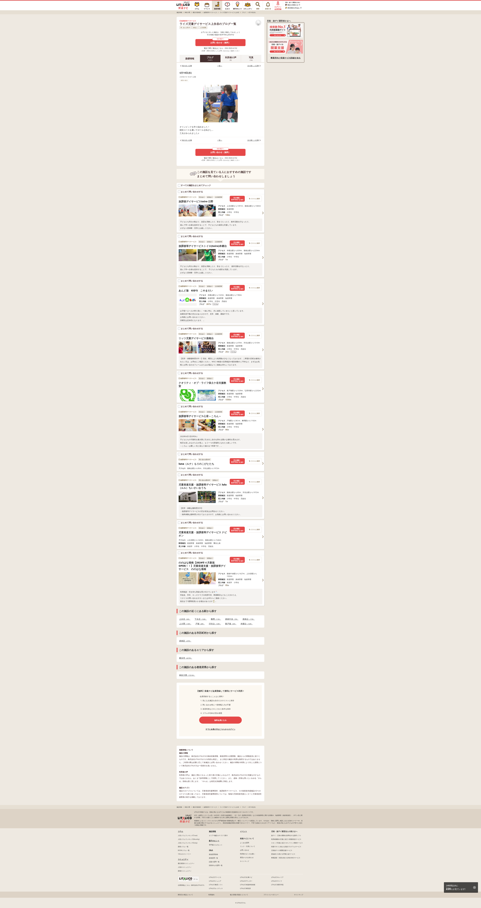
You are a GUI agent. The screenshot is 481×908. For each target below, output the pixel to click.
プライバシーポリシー (271, 895)
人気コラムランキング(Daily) (187, 843)
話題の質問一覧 (214, 862)
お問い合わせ (244, 850)
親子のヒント (214, 841)
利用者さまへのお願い (247, 854)
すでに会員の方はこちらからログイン (220, 729)
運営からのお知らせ (247, 857)
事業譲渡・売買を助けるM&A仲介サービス (285, 858)
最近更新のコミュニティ (186, 863)
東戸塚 (230, 623)
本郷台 (246, 623)
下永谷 (200, 619)
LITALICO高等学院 (277, 885)
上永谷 (184, 619)
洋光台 (214, 623)
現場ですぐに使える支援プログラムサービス (286, 847)
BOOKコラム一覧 (184, 850)
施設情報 (212, 831)
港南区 (184, 641)
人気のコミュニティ (184, 867)
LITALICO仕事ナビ (246, 877)
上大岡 (184, 623)
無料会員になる (220, 720)
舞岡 (215, 619)
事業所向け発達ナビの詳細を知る (286, 57)
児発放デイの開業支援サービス (281, 850)
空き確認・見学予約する (237, 199)
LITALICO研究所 (245, 888)
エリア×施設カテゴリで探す (218, 835)
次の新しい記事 (253, 66)
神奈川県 (186, 675)
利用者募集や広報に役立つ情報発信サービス (286, 839)
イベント (243, 831)
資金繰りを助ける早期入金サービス (283, 854)
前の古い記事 (187, 66)
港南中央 (231, 619)
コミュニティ (183, 859)
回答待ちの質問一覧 (215, 865)
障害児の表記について (185, 895)
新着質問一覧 (213, 858)
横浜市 (185, 658)
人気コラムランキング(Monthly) (189, 839)
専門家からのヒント (215, 845)
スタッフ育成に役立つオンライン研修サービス (287, 843)
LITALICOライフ (276, 881)
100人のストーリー (184, 854)
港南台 (248, 619)
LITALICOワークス (215, 877)
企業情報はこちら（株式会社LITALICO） (191, 885)
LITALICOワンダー (246, 881)
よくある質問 (244, 843)
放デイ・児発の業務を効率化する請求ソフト (286, 835)
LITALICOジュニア (215, 881)
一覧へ (219, 66)
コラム (180, 831)
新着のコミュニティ (184, 871)
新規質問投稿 (213, 854)
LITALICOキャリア (277, 877)
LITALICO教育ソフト (216, 885)
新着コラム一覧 (183, 847)
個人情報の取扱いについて (239, 895)
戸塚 (199, 623)
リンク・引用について (247, 846)
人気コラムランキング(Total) (187, 835)
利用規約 (211, 895)
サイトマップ (244, 861)
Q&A (211, 850)
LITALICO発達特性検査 (247, 885)
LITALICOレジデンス (216, 888)
